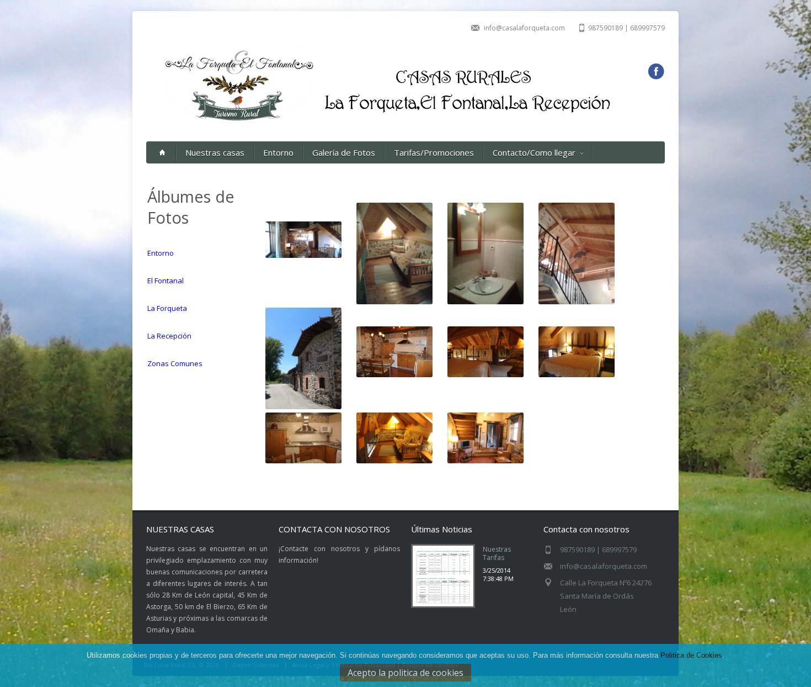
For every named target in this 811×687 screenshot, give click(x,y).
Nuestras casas (214, 152)
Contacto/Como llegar (534, 152)
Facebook (656, 72)
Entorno (278, 152)
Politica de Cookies (691, 655)
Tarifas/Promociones (434, 152)
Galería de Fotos (343, 152)
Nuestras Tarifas (497, 553)
